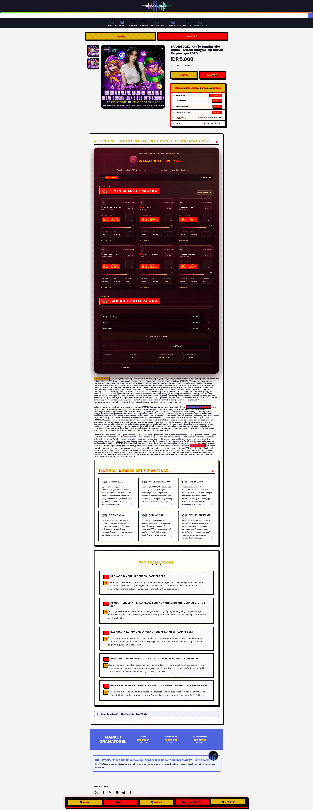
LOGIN (121, 36)
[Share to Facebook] (103, 792)
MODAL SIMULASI (109, 346)
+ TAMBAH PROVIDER (156, 336)
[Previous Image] (103, 77)
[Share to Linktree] (110, 792)
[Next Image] (163, 77)
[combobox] (154, 15)
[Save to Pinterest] (117, 792)
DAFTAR (192, 36)
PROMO (86, 802)
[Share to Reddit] (124, 792)
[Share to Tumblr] (131, 792)
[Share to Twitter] (96, 792)
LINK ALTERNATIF (193, 802)
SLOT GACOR (197, 446)
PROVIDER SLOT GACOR (198, 407)
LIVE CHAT (230, 802)
